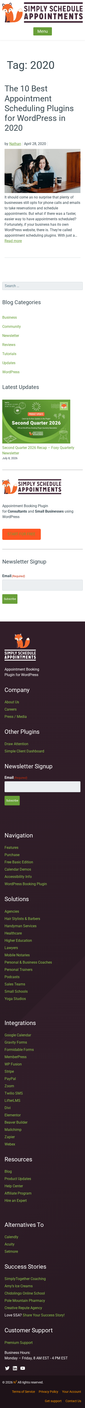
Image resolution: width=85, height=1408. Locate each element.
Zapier (10, 1137)
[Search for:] (42, 286)
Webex (10, 1144)
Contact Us (73, 1401)
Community (11, 326)
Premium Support (19, 1342)
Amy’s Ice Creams (19, 1286)
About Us (12, 702)
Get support (53, 1401)
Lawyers (11, 948)
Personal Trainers (18, 969)
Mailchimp (13, 1129)
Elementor (13, 1115)
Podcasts (12, 977)
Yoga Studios (15, 999)
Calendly (11, 1237)
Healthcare (13, 933)
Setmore (11, 1251)
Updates (8, 363)
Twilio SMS (14, 1093)
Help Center (14, 1186)
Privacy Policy (48, 1391)
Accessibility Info (18, 876)
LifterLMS (12, 1100)
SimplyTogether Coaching (25, 1279)
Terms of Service (23, 1391)
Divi (8, 1108)
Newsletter (10, 335)
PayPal (10, 1079)
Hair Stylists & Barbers (22, 919)
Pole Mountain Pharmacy (25, 1300)
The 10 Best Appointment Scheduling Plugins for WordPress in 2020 (39, 108)
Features (11, 847)
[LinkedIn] (15, 1368)
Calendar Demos (18, 869)
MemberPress (16, 1057)
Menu (42, 31)
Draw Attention (16, 744)
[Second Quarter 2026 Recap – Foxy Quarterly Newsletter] (36, 422)
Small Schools (16, 991)
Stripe (9, 1071)
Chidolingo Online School (25, 1293)
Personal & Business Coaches (28, 962)
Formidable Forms (19, 1049)
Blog (8, 1171)
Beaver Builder (16, 1122)
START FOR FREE (21, 534)
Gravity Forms (16, 1042)
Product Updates (18, 1179)
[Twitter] (7, 1368)
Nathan (15, 144)
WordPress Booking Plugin (26, 884)
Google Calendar (18, 1035)
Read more (13, 241)
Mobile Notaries (17, 955)
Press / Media (16, 716)
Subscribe (10, 599)
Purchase (12, 855)
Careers (11, 709)
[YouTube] (22, 1368)
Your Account (71, 1391)
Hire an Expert (16, 1200)
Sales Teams (15, 984)
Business (9, 317)
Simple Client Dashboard (24, 751)
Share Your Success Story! (44, 1315)
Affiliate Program (18, 1193)
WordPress (10, 372)
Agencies (12, 911)
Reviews (8, 345)
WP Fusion (13, 1064)
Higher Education (18, 940)
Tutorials (9, 354)
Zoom (9, 1086)
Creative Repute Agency (23, 1308)
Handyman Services (20, 926)
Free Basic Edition (19, 862)
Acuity (10, 1244)
